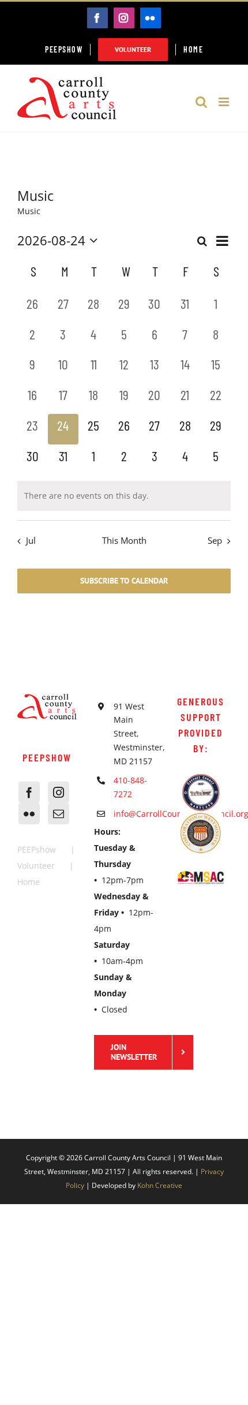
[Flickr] (29, 813)
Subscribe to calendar (124, 581)
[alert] (124, 496)
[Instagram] (58, 792)
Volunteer (36, 865)
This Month (124, 541)
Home (28, 881)
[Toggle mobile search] (201, 102)
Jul (31, 541)
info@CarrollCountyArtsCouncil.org (134, 813)
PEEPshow (36, 849)
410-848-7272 (130, 787)
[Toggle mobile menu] (225, 102)
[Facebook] (29, 792)
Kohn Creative (159, 1185)
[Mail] (58, 813)
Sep (215, 541)
